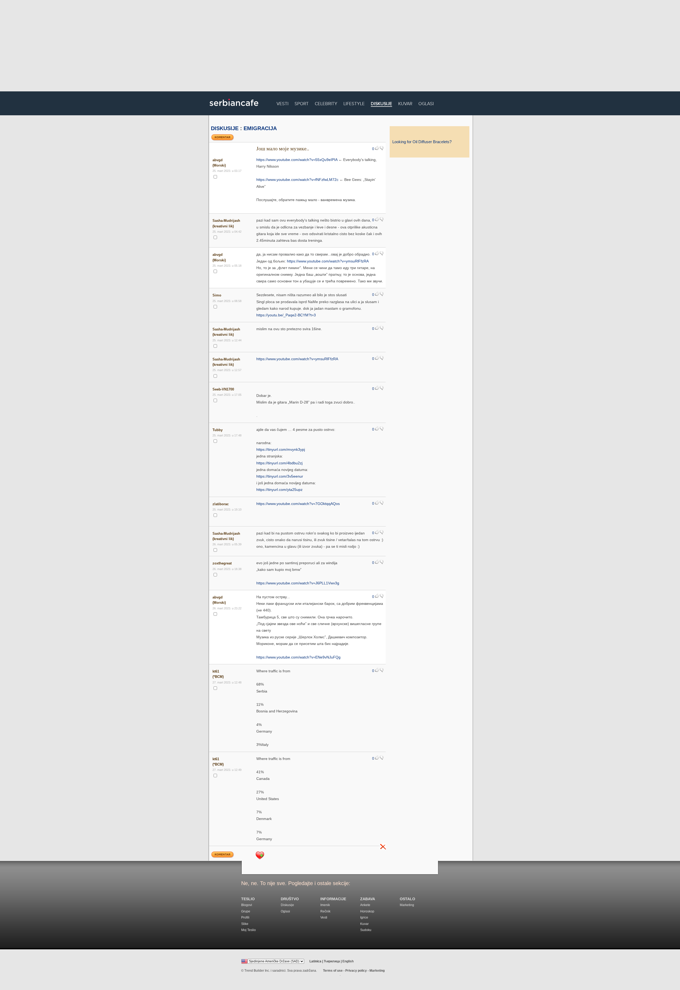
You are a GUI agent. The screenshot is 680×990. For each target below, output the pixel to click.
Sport (302, 103)
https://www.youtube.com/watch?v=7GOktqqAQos (298, 504)
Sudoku (365, 930)
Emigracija (260, 128)
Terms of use (333, 970)
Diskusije (381, 104)
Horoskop (367, 911)
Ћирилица (332, 961)
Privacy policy (356, 970)
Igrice (364, 917)
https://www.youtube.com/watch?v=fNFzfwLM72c (297, 179)
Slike (244, 924)
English (348, 961)
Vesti (282, 103)
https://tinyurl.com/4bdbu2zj (279, 463)
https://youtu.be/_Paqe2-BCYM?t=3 (286, 315)
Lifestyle (354, 103)
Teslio (248, 899)
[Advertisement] (340, 46)
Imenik (325, 905)
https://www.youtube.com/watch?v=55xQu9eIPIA (296, 160)
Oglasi (426, 103)
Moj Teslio (248, 930)
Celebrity (326, 103)
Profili (245, 917)
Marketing (407, 905)
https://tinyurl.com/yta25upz (279, 489)
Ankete (365, 905)
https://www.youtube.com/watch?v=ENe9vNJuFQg (298, 657)
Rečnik (325, 911)
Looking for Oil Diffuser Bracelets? (422, 142)
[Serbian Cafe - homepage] (234, 107)
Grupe (245, 911)
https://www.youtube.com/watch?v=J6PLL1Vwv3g (297, 583)
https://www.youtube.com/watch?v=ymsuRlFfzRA (328, 261)
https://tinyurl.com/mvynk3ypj (280, 449)
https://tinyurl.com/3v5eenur (279, 476)
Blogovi (246, 905)
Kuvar (405, 103)
